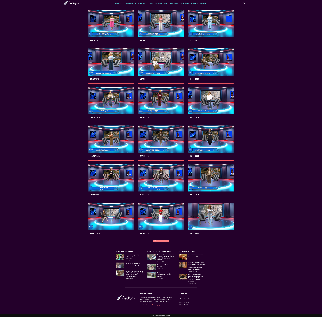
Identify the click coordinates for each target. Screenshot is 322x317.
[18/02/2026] (111, 100)
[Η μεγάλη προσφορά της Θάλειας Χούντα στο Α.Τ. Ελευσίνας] (120, 257)
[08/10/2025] (111, 216)
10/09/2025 (194, 233)
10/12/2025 (194, 156)
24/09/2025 (144, 233)
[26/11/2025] (111, 177)
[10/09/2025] (211, 216)
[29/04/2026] (111, 62)
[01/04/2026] (161, 62)
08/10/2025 (95, 233)
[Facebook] (180, 298)
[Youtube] (192, 298)
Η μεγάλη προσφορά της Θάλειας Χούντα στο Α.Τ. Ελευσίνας (133, 256)
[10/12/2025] (211, 139)
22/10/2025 (194, 195)
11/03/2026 (194, 79)
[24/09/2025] (161, 216)
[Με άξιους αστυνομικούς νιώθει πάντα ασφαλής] (120, 265)
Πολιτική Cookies (183, 304)
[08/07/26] (111, 23)
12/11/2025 (144, 195)
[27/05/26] (211, 23)
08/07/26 (94, 40)
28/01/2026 (194, 117)
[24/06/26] (161, 23)
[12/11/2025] (161, 177)
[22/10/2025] (211, 177)
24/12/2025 (144, 156)
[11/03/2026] (211, 62)
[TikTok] (188, 298)
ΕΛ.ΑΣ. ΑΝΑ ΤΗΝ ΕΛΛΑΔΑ (124, 251)
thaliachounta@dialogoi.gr (153, 305)
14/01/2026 (95, 156)
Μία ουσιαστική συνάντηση (195, 254)
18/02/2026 (95, 117)
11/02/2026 (144, 117)
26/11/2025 (95, 195)
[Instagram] (184, 298)
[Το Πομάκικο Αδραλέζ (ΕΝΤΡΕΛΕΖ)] (151, 267)
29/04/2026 (95, 79)
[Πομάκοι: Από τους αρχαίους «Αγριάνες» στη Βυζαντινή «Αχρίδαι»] (151, 275)
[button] (244, 3)
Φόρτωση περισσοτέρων (160, 241)
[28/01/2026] (211, 100)
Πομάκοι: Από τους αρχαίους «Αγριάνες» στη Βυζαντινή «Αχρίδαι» (165, 274)
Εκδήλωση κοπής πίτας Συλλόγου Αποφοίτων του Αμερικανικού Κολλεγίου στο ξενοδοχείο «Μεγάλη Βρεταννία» (196, 278)
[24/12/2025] (161, 139)
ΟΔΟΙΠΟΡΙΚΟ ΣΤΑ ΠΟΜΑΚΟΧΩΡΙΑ (159, 251)
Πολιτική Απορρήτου (184, 302)
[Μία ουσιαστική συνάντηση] (183, 257)
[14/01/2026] (111, 139)
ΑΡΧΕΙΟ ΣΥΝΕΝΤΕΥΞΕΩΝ (187, 251)
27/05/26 (193, 40)
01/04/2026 (144, 79)
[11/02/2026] (161, 100)
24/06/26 (143, 40)
